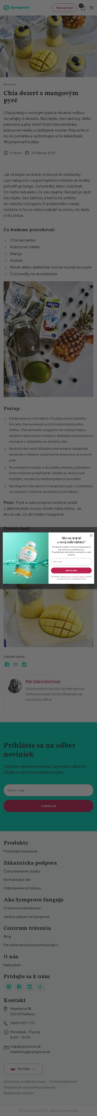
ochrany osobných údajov (75, 577)
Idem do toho (71, 570)
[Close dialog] (91, 535)
